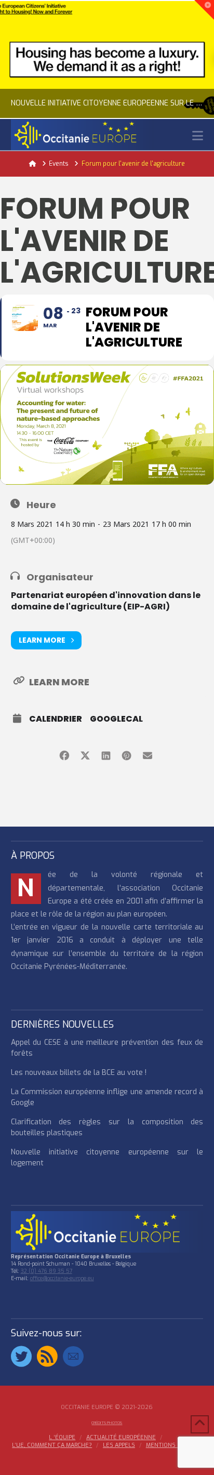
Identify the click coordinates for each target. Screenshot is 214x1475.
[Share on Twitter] (85, 754)
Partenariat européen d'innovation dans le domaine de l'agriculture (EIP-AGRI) (105, 601)
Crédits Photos (106, 1423)
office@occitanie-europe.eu (62, 1278)
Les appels (119, 1445)
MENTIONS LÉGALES (174, 1445)
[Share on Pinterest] (126, 754)
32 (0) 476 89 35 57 (46, 1271)
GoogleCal (116, 719)
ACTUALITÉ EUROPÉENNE (121, 1437)
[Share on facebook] (64, 754)
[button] (197, 135)
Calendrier (55, 719)
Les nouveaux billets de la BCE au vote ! (78, 1073)
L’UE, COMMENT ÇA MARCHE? (52, 1445)
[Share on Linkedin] (106, 754)
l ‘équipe (62, 1437)
